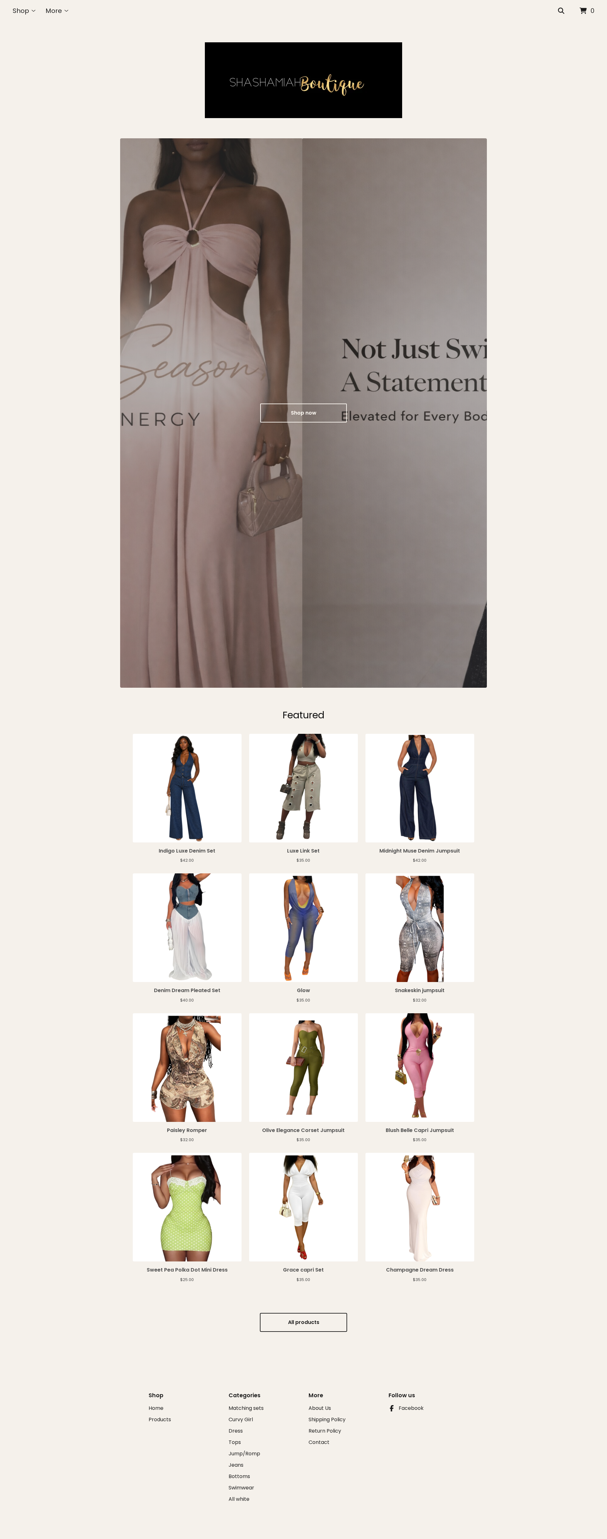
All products (303, 1322)
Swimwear (241, 1487)
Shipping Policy (327, 1419)
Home (156, 1408)
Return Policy (325, 1430)
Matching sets (246, 1408)
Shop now (303, 412)
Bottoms (239, 1476)
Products (160, 1419)
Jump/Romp (244, 1453)
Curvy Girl (241, 1419)
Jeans (236, 1465)
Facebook (411, 1408)
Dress (236, 1430)
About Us (320, 1408)
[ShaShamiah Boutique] (303, 80)
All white (239, 1499)
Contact (319, 1442)
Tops (235, 1442)
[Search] (561, 11)
